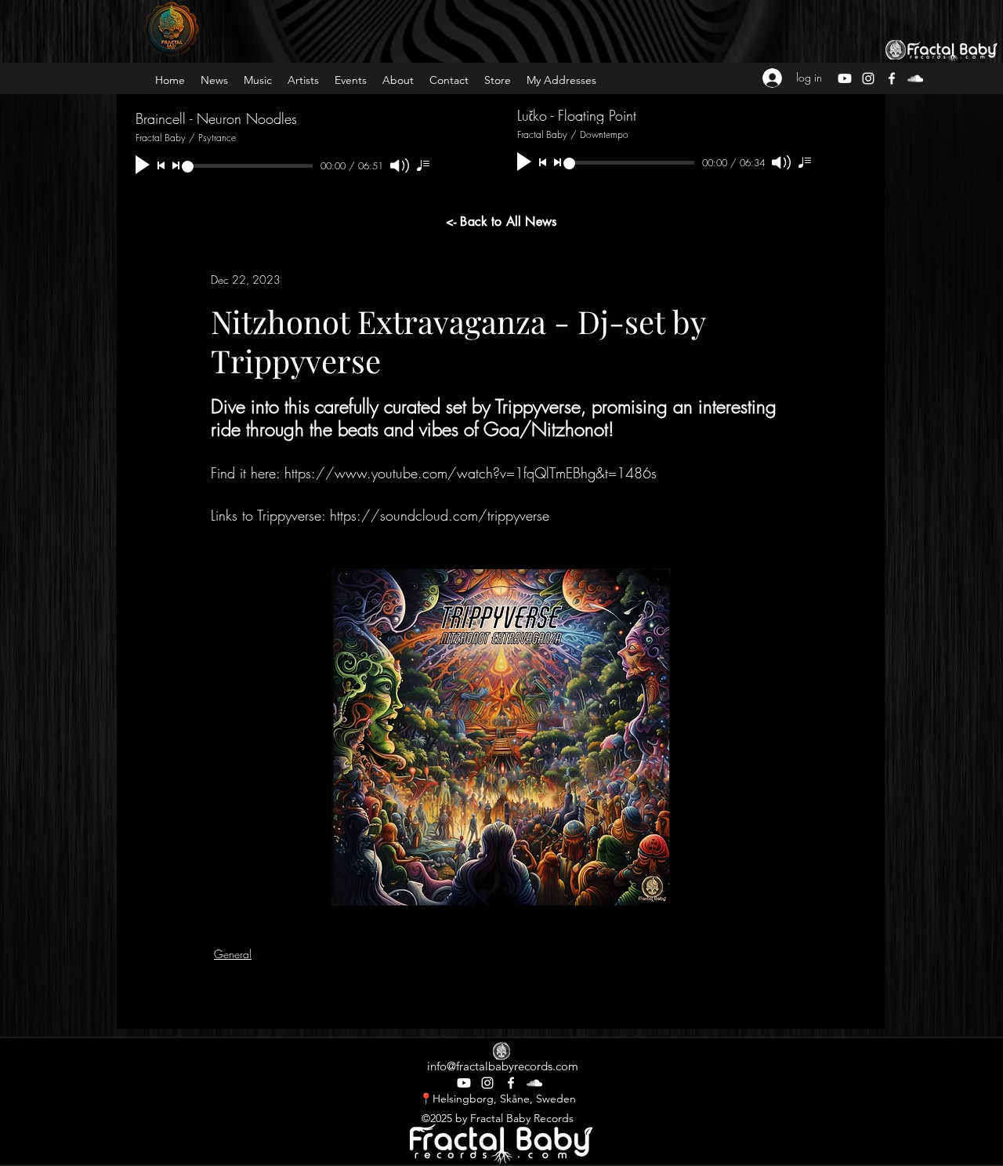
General (233, 953)
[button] (449, 80)
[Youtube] (464, 1083)
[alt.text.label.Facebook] (511, 1083)
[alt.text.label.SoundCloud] (534, 1083)
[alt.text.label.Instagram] (487, 1083)
